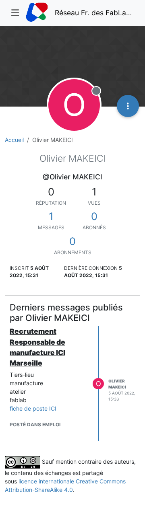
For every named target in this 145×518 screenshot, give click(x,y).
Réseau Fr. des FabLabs (94, 12)
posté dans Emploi (35, 424)
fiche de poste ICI (33, 408)
